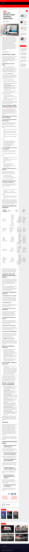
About (23, 550)
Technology (9, 511)
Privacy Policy (26, 550)
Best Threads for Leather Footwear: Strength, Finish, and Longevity (24, 54)
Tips (2, 536)
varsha (8, 504)
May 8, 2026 (18, 531)
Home (22, 550)
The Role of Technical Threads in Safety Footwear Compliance (24, 57)
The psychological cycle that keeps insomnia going (24, 61)
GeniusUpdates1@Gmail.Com (10, 550)
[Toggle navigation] (15, 6)
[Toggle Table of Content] (9, 52)
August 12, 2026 (5, 531)
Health (17, 536)
